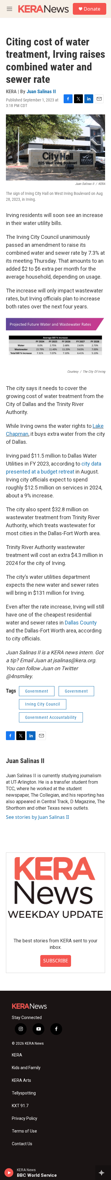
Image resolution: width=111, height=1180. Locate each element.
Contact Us (22, 1144)
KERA (17, 1055)
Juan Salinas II (41, 91)
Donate (92, 8)
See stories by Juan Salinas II (37, 817)
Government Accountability (51, 717)
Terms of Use (24, 1131)
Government (36, 691)
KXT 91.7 (20, 1106)
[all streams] (103, 1172)
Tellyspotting (24, 1093)
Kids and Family (26, 1068)
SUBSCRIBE (55, 960)
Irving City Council (42, 704)
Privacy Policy (24, 1118)
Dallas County (81, 622)
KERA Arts (21, 1080)
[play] (9, 1173)
